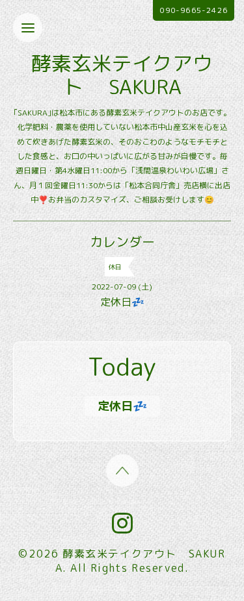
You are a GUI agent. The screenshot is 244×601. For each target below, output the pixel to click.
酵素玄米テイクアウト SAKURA (122, 75)
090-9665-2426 (193, 10)
